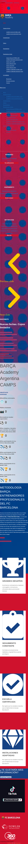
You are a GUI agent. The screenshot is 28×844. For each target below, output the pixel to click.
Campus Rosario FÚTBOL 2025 (14, 109)
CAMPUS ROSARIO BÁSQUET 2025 (15, 111)
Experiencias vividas (8, 107)
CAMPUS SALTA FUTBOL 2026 (14, 96)
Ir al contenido (3, 1)
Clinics (4, 103)
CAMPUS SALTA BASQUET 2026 (14, 98)
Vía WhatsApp (16, 2)
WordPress (9, 843)
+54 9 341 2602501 (9, 2)
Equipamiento (6, 105)
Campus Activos (7, 94)
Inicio (4, 92)
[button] (14, 266)
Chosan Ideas (18, 843)
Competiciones (6, 100)
